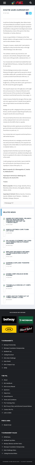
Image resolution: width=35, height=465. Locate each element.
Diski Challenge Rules (10, 450)
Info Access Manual (9, 386)
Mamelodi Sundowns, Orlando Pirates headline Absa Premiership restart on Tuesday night (18, 220)
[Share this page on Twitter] (30, 13)
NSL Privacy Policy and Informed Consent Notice (18, 406)
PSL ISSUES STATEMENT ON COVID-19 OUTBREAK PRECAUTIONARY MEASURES (19, 242)
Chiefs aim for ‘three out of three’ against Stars (17, 296)
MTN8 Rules (7, 437)
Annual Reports (8, 396)
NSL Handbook (8, 383)
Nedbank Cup (8, 351)
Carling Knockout (9, 355)
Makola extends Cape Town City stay (17, 230)
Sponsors (7, 390)
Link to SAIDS (7, 413)
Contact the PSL (8, 409)
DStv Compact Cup (9, 364)
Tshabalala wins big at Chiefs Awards (18, 285)
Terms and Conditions (10, 399)
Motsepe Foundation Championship (14, 348)
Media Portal (7, 425)
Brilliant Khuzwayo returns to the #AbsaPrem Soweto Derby (17, 253)
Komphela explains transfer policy (17, 263)
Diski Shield (7, 361)
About (5, 380)
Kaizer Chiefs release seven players (17, 274)
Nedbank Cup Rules (9, 440)
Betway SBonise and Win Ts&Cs (13, 443)
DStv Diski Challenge (10, 358)
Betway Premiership (10, 345)
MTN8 (5, 368)
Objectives (7, 393)
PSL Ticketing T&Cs (9, 403)
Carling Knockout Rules (10, 453)
